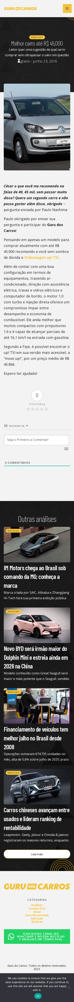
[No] (69, 988)
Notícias (13, 530)
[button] (67, 8)
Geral (37, 912)
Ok (38, 996)
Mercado (13, 692)
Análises (37, 37)
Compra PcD (37, 908)
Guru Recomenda (37, 915)
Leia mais (37, 854)
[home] (19, 8)
